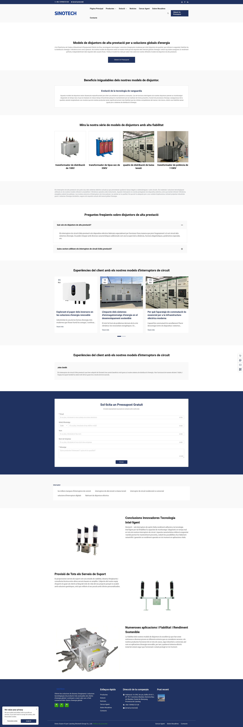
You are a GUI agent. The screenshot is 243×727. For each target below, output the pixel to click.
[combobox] (63, 425)
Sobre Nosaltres (158, 8)
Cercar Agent (144, 8)
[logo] (70, 13)
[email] (240, 365)
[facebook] (185, 2)
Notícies (133, 8)
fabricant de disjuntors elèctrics (97, 495)
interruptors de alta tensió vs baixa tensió (110, 491)
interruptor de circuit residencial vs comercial (147, 491)
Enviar (121, 462)
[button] (119, 336)
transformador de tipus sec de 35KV (104, 167)
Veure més (60, 327)
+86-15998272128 (62, 2)
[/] (60, 689)
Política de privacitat (100, 724)
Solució (122, 8)
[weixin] (240, 369)
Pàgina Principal (96, 8)
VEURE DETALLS (70, 146)
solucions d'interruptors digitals (69, 495)
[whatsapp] (240, 360)
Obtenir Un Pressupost (177, 13)
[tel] (240, 355)
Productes (110, 8)
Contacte (93, 18)
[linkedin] (187, 2)
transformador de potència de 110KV (172, 167)
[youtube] (182, 2)
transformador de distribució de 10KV (70, 167)
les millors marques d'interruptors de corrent (74, 491)
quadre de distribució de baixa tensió (138, 167)
